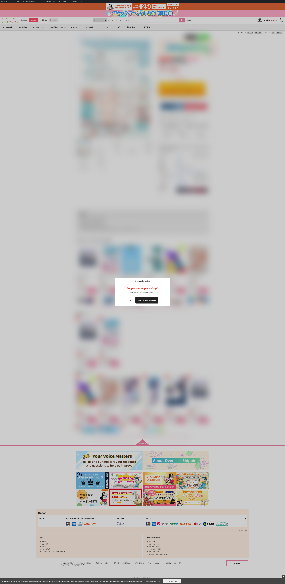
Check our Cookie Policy (153, 581)
